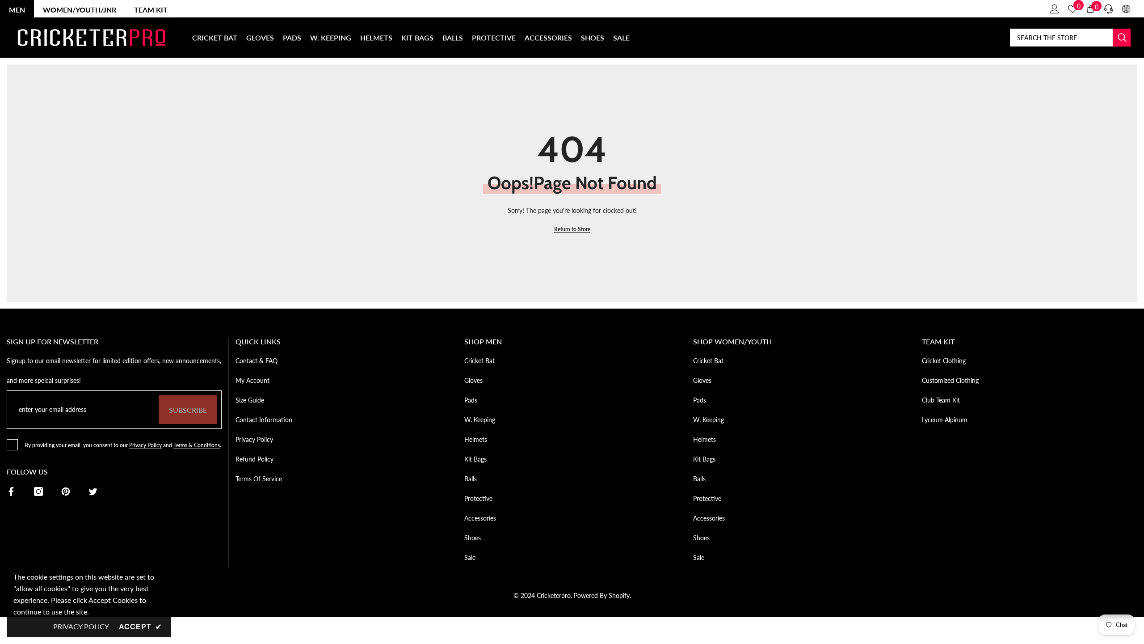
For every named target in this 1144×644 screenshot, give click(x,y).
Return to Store (572, 229)
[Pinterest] (65, 491)
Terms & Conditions (196, 445)
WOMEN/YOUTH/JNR (79, 9)
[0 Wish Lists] (1072, 8)
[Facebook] (11, 491)
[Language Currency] (1126, 8)
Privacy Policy (145, 445)
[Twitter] (93, 491)
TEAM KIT (151, 9)
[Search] (1070, 38)
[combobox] (1061, 38)
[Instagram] (38, 491)
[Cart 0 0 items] (1090, 8)
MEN (17, 9)
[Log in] (1054, 8)
